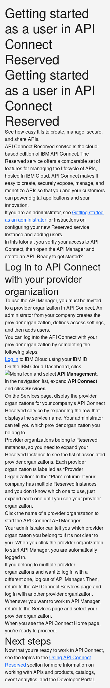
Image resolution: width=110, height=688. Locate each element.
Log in (11, 358)
